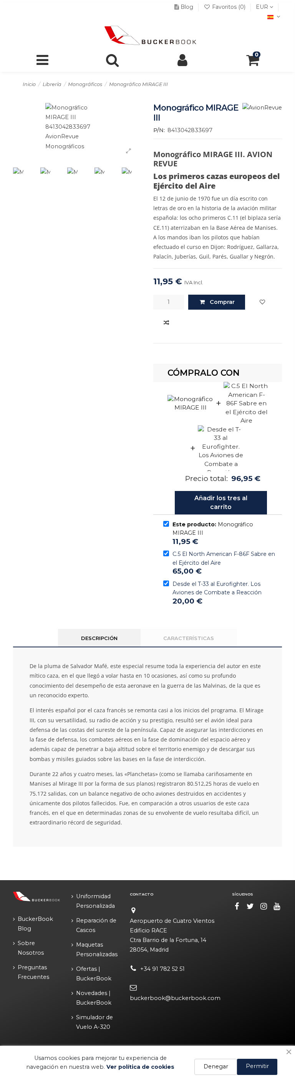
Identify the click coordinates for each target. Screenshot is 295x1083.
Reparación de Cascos (96, 925)
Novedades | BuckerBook (93, 998)
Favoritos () (228, 6)
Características (188, 638)
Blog (187, 6)
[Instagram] (263, 906)
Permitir (257, 1066)
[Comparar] (166, 323)
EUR (263, 6)
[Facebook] (237, 906)
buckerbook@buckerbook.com (175, 998)
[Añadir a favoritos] (262, 302)
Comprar (222, 302)
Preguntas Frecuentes (33, 972)
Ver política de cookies (140, 1066)
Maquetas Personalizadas (97, 949)
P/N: (159, 130)
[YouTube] (277, 906)
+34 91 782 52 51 (162, 968)
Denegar (216, 1066)
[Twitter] (250, 906)
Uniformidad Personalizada (95, 901)
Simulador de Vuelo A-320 (94, 1022)
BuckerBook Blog (35, 923)
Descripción (99, 638)
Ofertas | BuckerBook (93, 973)
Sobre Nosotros (31, 948)
